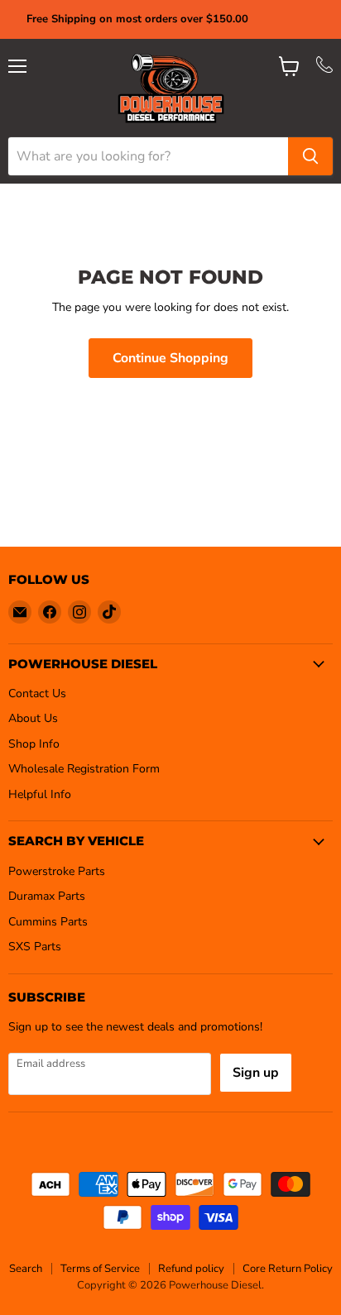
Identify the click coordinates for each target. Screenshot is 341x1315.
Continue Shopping (170, 358)
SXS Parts (34, 946)
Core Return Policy (288, 1268)
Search (25, 1268)
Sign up (256, 1073)
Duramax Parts (46, 896)
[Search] (310, 156)
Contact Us (37, 693)
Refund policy (191, 1268)
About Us (33, 718)
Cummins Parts (48, 922)
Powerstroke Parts (56, 871)
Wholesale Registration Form (84, 769)
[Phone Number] (324, 69)
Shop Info (34, 744)
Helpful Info (39, 794)
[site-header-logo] (171, 88)
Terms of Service (100, 1268)
